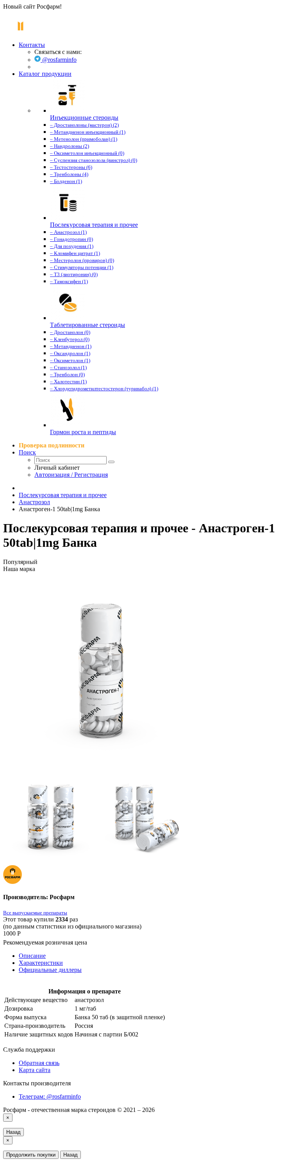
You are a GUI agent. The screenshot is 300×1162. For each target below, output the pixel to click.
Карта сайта (34, 1070)
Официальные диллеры (50, 969)
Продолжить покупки (30, 1155)
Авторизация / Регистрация (71, 474)
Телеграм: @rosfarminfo (50, 1096)
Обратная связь (39, 1063)
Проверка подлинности (51, 445)
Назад (13, 1132)
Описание (32, 955)
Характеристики (41, 962)
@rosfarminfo (59, 59)
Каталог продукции (45, 73)
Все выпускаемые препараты (35, 913)
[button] (27, 452)
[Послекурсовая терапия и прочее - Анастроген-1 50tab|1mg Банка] (150, 671)
